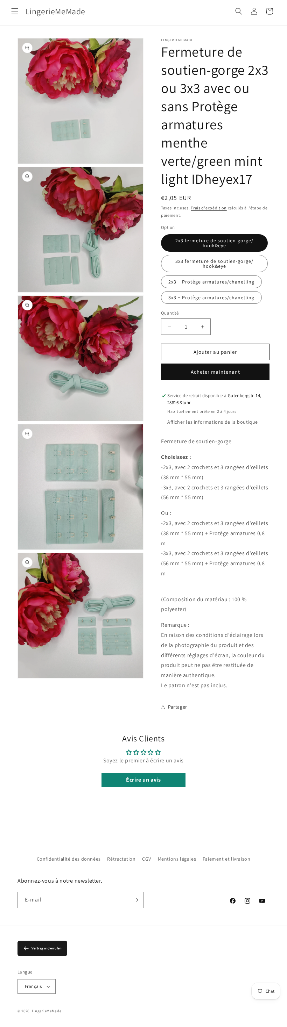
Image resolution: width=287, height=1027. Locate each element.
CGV (146, 859)
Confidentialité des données (69, 859)
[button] (14, 11)
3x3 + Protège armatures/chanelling (211, 297)
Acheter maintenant (215, 371)
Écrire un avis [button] (143, 779)
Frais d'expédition (209, 207)
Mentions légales (177, 859)
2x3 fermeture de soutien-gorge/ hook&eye (214, 243)
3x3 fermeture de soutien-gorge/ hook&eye (214, 263)
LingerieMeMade (47, 1010)
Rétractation (121, 859)
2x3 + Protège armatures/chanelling (211, 282)
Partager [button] (177, 707)
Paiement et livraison (227, 859)
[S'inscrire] (135, 900)
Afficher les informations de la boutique (212, 422)
